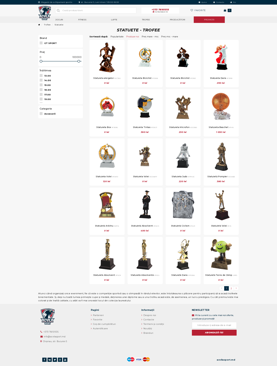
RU (234, 2)
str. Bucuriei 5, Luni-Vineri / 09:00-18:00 (100, 2)
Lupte (114, 19)
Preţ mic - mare (169, 36)
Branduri (148, 333)
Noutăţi (147, 328)
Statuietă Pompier (221, 176)
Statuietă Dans (183, 275)
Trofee (146, 19)
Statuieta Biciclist (145, 78)
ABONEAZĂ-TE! (214, 332)
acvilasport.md (226, 359)
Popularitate (117, 36)
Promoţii (209, 19)
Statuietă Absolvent (145, 225)
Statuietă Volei (221, 225)
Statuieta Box (107, 127)
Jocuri (59, 19)
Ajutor (204, 2)
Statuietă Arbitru (107, 225)
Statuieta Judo (183, 176)
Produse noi (132, 36)
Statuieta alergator (107, 78)
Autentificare (100, 328)
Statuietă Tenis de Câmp (221, 275)
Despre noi (149, 315)
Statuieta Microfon (183, 127)
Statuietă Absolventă (145, 275)
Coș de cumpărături (104, 324)
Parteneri (98, 315)
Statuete (58, 24)
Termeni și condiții (153, 324)
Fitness (82, 19)
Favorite (97, 319)
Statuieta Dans (221, 78)
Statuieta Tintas (145, 127)
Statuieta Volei (107, 176)
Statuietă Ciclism (183, 225)
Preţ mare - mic (150, 36)
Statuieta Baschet (221, 127)
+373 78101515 (160, 10)
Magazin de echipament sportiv (56, 2)
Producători (177, 19)
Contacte (220, 2)
